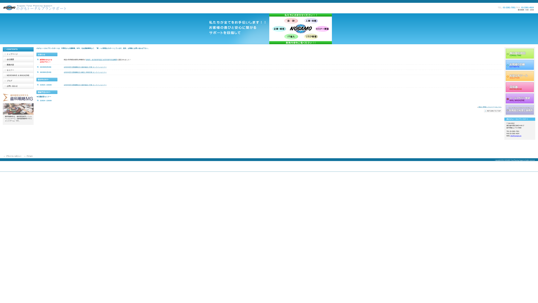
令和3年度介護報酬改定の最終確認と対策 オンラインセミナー (85, 67)
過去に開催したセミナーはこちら (490, 107)
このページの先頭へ (493, 110)
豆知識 (520, 87)
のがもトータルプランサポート (38, 8)
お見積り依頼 (520, 65)
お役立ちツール (520, 76)
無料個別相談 (520, 53)
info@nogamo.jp (515, 136)
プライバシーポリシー (13, 156)
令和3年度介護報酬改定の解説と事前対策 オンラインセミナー (85, 72)
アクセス (29, 156)
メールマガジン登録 (520, 98)
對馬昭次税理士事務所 (520, 110)
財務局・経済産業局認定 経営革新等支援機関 (101, 59)
